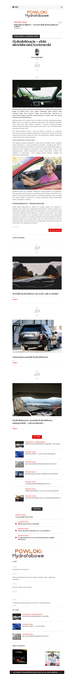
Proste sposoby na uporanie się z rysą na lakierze (34, 531)
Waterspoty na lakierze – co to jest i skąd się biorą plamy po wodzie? (36, 26)
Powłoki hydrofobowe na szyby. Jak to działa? (35, 293)
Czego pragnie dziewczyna (24, 517)
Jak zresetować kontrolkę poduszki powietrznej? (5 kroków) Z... (41, 463)
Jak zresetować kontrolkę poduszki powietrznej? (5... (35, 636)
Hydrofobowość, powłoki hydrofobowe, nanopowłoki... (35, 616)
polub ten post (55, 230)
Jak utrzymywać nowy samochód (28, 524)
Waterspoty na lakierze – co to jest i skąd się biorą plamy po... (40, 453)
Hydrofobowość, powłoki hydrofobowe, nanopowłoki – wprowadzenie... (32, 421)
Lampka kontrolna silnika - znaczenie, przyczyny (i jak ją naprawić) (42, 490)
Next (61, 22)
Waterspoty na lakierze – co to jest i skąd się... (34, 626)
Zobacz (15, 299)
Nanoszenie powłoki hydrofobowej (30, 357)
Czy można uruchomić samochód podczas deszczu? (38, 483)
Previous (59, 22)
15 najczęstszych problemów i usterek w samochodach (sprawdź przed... (43, 498)
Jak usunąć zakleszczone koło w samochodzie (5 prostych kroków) (41, 473)
